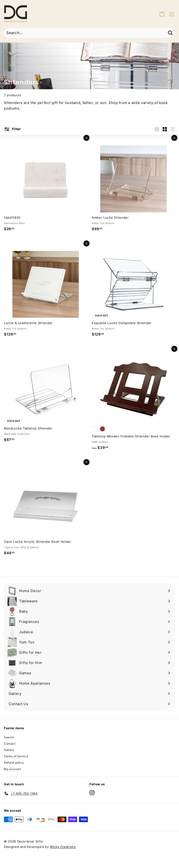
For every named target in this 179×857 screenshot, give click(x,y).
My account (12, 769)
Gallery (9, 750)
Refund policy (14, 762)
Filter (16, 129)
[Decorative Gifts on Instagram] (92, 792)
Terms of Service (16, 756)
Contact (10, 743)
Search (9, 737)
